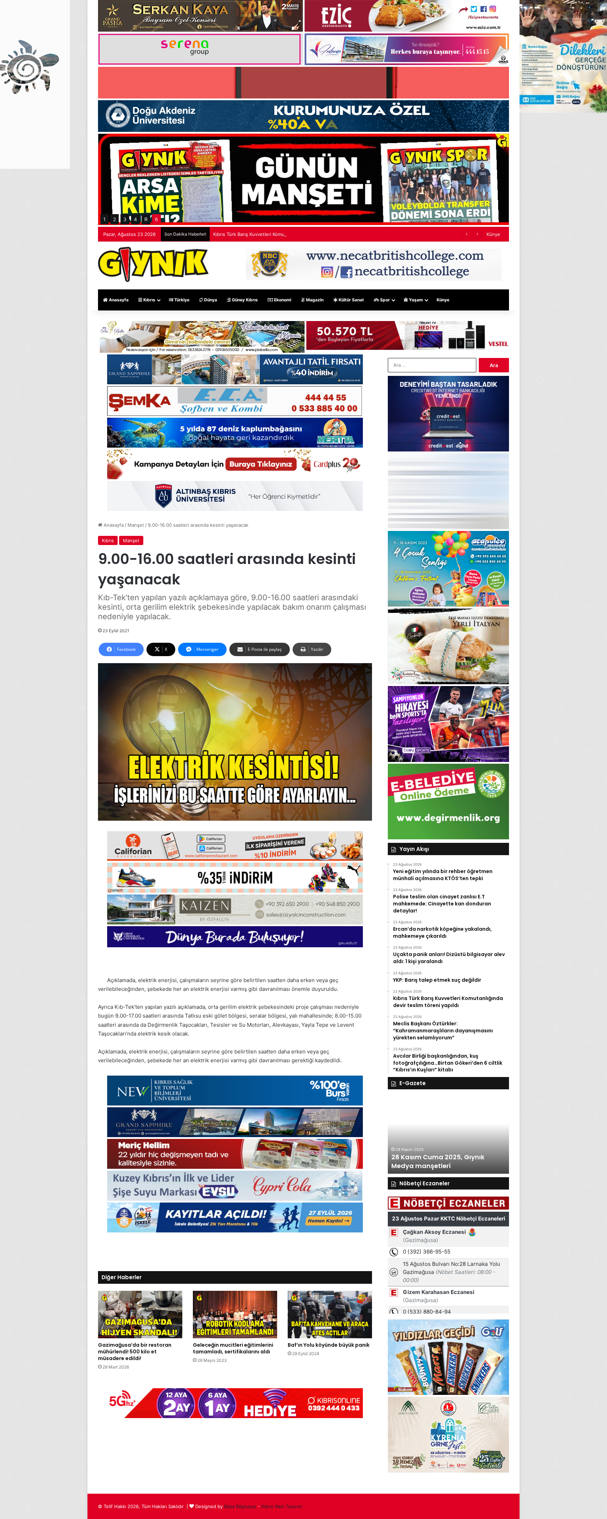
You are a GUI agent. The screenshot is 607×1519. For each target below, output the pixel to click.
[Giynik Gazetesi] (153, 264)
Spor (384, 299)
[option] (481, 1135)
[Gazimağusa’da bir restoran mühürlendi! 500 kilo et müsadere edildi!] (140, 1314)
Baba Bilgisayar (240, 1506)
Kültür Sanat (351, 299)
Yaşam (415, 299)
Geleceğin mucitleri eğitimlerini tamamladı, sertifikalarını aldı (233, 1348)
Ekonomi (282, 299)
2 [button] (114, 219)
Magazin (314, 299)
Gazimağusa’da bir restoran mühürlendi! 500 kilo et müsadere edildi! (134, 1351)
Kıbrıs (148, 299)
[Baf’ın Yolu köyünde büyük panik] (330, 1314)
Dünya (210, 299)
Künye (493, 234)
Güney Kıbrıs (244, 299)
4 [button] (135, 219)
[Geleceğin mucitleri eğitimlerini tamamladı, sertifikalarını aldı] (235, 1314)
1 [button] (104, 219)
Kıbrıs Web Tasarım (281, 1506)
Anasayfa (118, 299)
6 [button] (156, 219)
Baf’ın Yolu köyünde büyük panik (329, 1344)
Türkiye (181, 299)
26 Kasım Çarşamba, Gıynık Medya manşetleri (469, 1161)
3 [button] (124, 219)
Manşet (136, 525)
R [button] (146, 219)
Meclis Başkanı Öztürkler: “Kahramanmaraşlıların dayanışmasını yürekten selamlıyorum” (307, 234)
